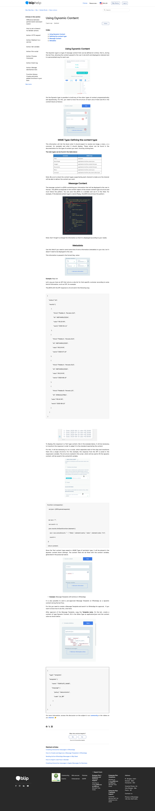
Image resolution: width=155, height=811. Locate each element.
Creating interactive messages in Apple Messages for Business (66, 763)
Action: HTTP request (33, 35)
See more (28, 84)
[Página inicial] (22, 781)
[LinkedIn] (52, 726)
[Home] (33, 4)
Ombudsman (76, 779)
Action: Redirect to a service (33, 41)
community (94, 715)
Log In (125, 3)
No (82, 737)
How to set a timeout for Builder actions (33, 29)
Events (64, 779)
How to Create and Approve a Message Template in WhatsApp (66, 753)
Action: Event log (32, 63)
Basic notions (53, 10)
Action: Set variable (32, 47)
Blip (37, 10)
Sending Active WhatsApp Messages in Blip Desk (62, 756)
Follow (105, 23)
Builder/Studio (44, 10)
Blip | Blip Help (29, 10)
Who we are (75, 775)
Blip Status (115, 3)
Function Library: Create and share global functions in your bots (34, 77)
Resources (93, 3)
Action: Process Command (31, 57)
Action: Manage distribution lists (31, 68)
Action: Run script (32, 51)
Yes (73, 737)
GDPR (84, 779)
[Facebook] (46, 726)
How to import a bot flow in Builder (57, 760)
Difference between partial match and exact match (34, 22)
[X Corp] (49, 726)
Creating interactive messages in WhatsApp (60, 749)
